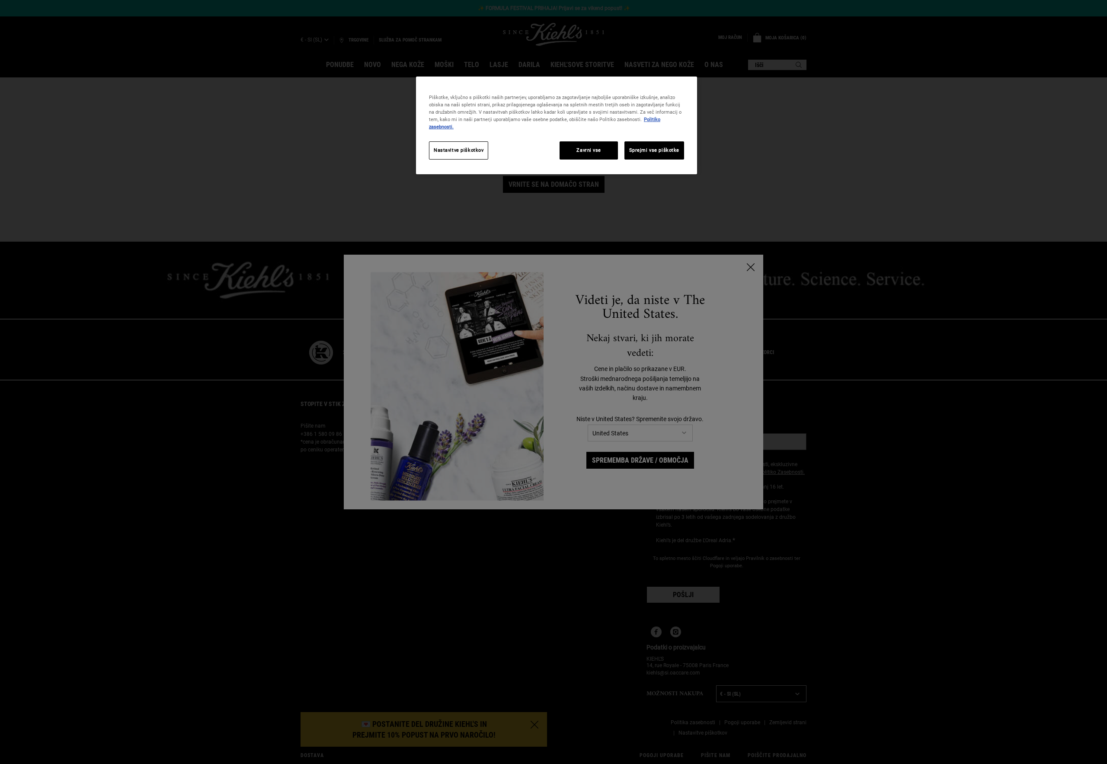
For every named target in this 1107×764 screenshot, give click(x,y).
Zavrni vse (588, 150)
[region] (556, 125)
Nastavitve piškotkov (458, 150)
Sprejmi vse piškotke (654, 150)
